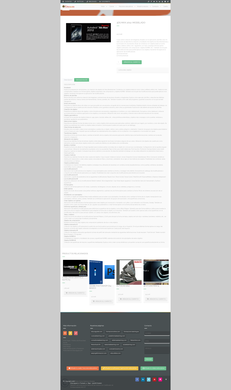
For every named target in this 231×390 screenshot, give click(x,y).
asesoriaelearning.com (111, 344)
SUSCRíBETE (106, 1)
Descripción (68, 80)
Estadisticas (67, 344)
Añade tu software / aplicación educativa (121, 368)
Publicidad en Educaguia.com (72, 350)
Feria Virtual (67, 346)
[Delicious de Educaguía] (168, 1)
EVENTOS (68, 1)
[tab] (68, 80)
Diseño (129, 70)
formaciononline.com (113, 331)
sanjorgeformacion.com (98, 353)
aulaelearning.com (129, 344)
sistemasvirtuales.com (98, 349)
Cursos (111, 6)
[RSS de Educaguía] (157, 1)
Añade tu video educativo (154, 368)
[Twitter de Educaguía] (154, 1)
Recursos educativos (126, 6)
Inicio (103, 6)
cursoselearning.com (98, 336)
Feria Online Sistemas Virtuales (85, 381)
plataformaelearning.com (117, 336)
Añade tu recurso (142, 6)
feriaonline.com (135, 340)
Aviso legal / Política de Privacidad (74, 340)
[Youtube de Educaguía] (162, 1)
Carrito (165, 6)
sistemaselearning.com (119, 340)
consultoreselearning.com (99, 340)
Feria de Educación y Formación (73, 348)
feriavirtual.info (96, 344)
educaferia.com (115, 353)
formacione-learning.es (131, 331)
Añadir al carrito (132, 62)
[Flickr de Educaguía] (165, 1)
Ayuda (65, 342)
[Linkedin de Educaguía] (160, 1)
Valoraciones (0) (81, 80)
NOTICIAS (80, 1)
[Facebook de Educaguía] (151, 1)
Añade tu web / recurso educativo (84, 368)
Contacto (155, 6)
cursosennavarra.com (116, 349)
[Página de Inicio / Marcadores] (148, 1)
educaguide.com (96, 331)
